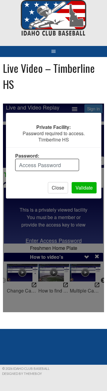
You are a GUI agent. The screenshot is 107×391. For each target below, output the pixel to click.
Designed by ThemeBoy (22, 373)
